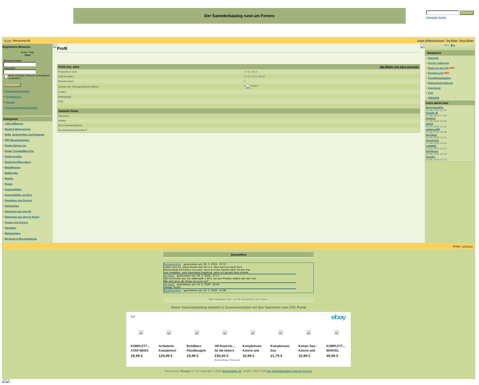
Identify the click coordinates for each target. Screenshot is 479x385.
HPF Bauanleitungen (17, 140)
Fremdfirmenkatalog (439, 78)
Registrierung (13, 96)
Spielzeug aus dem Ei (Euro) (22, 216)
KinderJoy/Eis (13, 156)
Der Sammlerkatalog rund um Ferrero (289, 371)
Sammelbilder (13, 189)
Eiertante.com (436, 73)
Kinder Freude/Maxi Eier (19, 151)
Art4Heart (467, 246)
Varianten (10, 227)
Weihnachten (12, 233)
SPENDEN (433, 98)
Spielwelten (12, 205)
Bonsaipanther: (172, 264)
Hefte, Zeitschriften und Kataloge (24, 134)
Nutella (9, 178)
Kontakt (10, 102)
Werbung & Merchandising (21, 238)
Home (7, 40)
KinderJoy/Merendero (18, 162)
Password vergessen (18, 91)
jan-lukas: (169, 275)
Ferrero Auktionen (438, 63)
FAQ (430, 93)
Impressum (434, 88)
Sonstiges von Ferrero (18, 200)
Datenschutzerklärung (440, 83)
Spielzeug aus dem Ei (18, 211)
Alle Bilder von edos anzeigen (399, 66)
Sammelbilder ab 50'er (18, 194)
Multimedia (11, 173)
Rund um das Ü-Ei (438, 68)
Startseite (433, 58)
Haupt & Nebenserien (17, 129)
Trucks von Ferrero (16, 222)
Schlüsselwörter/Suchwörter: (22, 107)
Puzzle (9, 184)
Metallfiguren (12, 167)
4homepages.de (231, 371)
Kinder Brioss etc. (16, 145)
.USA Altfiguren (14, 123)
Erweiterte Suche (436, 17)
